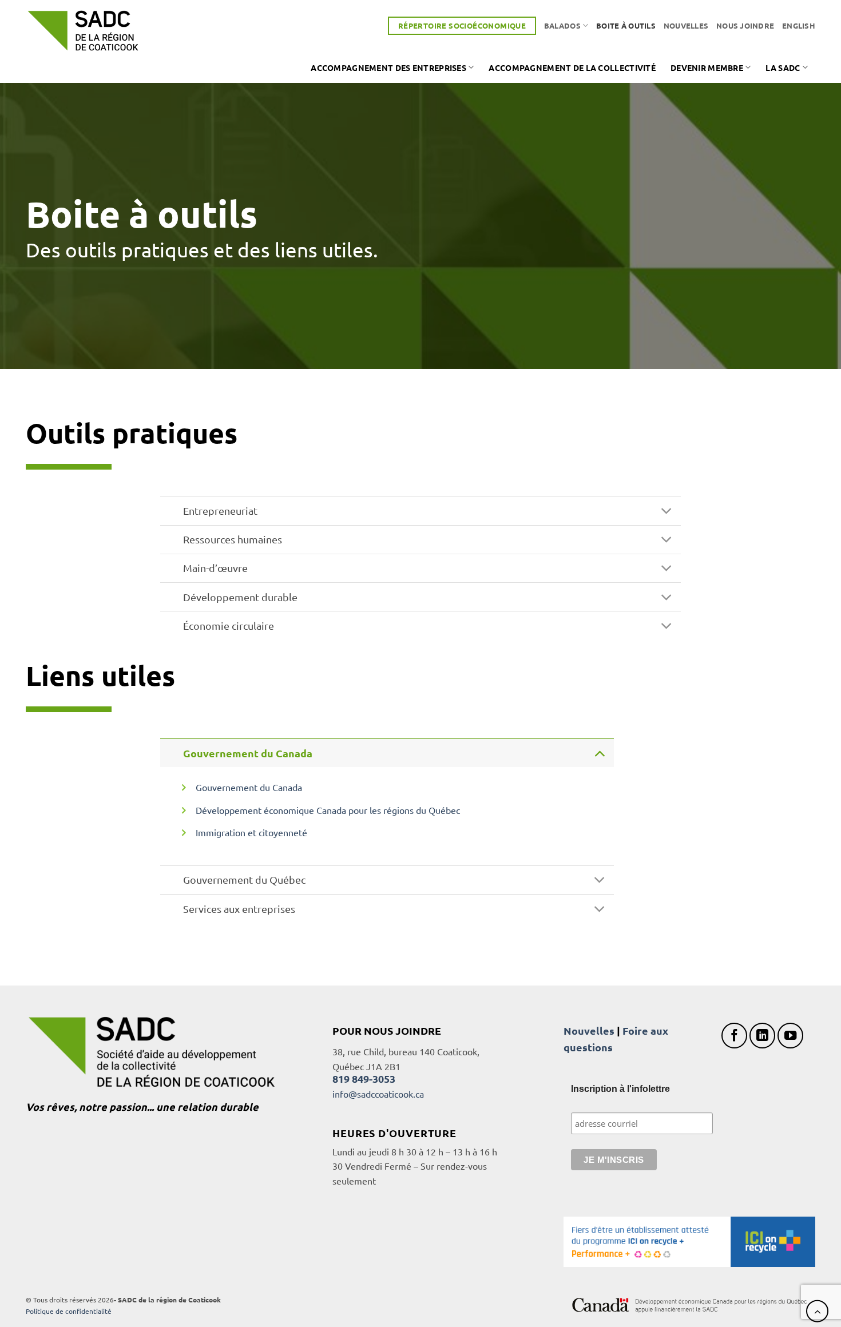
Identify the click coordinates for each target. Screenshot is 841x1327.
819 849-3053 (363, 1078)
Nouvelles (686, 25)
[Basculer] (667, 512)
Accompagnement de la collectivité (572, 67)
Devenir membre (707, 67)
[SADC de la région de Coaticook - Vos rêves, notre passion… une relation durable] (83, 31)
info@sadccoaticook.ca (378, 1093)
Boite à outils (626, 25)
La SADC (782, 67)
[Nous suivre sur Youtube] (790, 1035)
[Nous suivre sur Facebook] (734, 1035)
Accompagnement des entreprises (388, 67)
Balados (562, 25)
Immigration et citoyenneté (253, 832)
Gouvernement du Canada (249, 787)
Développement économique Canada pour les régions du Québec (328, 810)
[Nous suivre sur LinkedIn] (762, 1035)
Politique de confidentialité (69, 1311)
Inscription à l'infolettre (620, 1089)
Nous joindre (745, 25)
